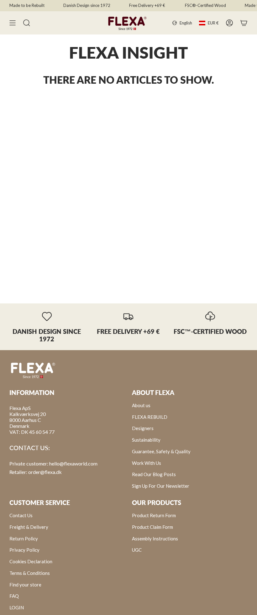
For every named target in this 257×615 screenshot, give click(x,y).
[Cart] (244, 23)
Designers (143, 428)
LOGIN (16, 607)
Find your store (25, 584)
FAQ (14, 596)
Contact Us (21, 515)
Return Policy (23, 538)
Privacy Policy (24, 550)
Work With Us (146, 463)
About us (141, 405)
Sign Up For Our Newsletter (160, 486)
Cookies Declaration (30, 561)
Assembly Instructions (155, 538)
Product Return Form (154, 515)
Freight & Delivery (28, 527)
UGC (137, 550)
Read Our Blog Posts (154, 474)
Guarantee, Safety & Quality (161, 451)
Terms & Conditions (29, 573)
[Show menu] (12, 23)
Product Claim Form (152, 527)
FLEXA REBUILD (149, 417)
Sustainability (146, 440)
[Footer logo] (32, 370)
